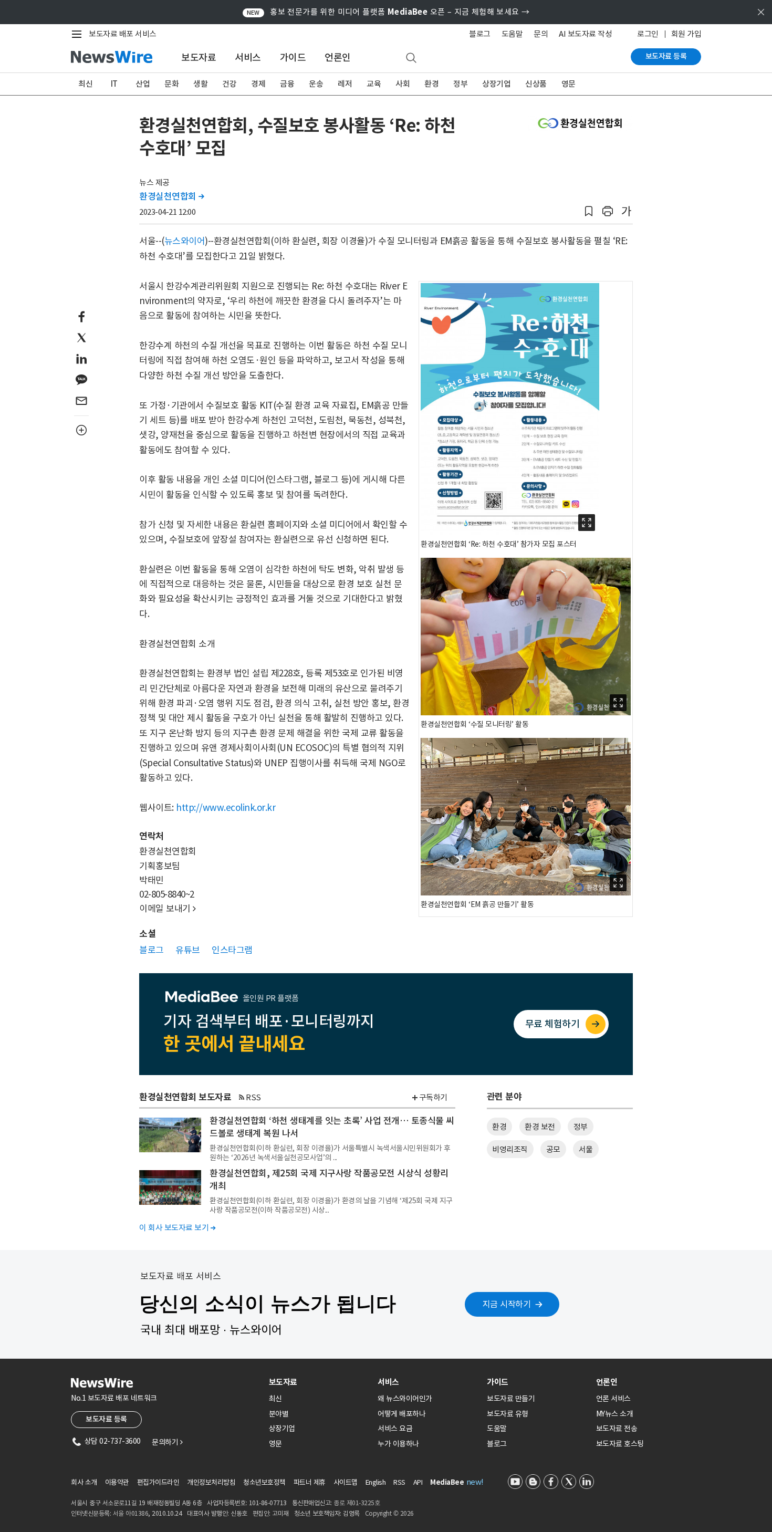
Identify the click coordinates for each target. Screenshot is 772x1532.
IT (114, 84)
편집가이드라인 (158, 1482)
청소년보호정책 (264, 1482)
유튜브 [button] (187, 950)
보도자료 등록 (666, 56)
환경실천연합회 (171, 196)
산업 (142, 84)
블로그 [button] (151, 950)
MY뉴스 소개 (614, 1414)
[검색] (411, 58)
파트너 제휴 (310, 1482)
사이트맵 (345, 1482)
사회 (402, 84)
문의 (541, 34)
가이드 (293, 57)
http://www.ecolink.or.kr (225, 808)
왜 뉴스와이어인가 (405, 1398)
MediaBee (447, 1482)
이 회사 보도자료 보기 (177, 1228)
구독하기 (433, 1097)
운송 (316, 84)
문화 (171, 84)
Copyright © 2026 (389, 1513)
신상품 (536, 84)
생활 (200, 84)
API (418, 1482)
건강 (229, 84)
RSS (253, 1097)
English (376, 1482)
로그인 (648, 34)
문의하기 (167, 1442)
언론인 (338, 57)
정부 (460, 84)
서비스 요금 (395, 1428)
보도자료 (198, 57)
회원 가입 (686, 34)
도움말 (512, 34)
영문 (568, 84)
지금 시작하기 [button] (507, 1304)
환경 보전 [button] (540, 1127)
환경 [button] (499, 1127)
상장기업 (496, 84)
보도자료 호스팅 (620, 1443)
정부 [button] (580, 1127)
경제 (258, 84)
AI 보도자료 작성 (585, 34)
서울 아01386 (131, 1513)
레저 (345, 84)
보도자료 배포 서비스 (123, 34)
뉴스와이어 (184, 241)
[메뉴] (79, 34)
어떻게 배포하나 (401, 1414)
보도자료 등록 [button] (106, 1419)
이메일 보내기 (167, 908)
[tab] (319, 1382)
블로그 (480, 34)
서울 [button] (586, 1149)
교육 (374, 84)
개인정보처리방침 (211, 1482)
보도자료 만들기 (511, 1398)
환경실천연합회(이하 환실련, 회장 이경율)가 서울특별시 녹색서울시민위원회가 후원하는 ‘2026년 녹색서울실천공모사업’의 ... (330, 1152)
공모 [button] (553, 1149)
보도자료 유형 (507, 1414)
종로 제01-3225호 (356, 1503)
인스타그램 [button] (232, 950)
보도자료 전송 (617, 1428)
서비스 (248, 57)
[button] (588, 211)
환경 (431, 84)
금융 (287, 84)
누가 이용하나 (398, 1443)
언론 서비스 (613, 1398)
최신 (85, 84)
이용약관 (117, 1482)
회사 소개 (84, 1482)
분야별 (279, 1414)
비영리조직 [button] (510, 1149)
